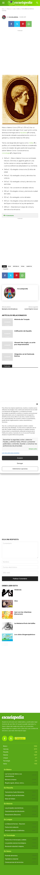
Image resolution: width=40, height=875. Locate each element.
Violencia (17, 590)
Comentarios (10, 215)
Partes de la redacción (12, 827)
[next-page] (6, 644)
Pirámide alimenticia (11, 855)
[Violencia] (7, 592)
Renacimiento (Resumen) (13, 814)
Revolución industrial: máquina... (14, 846)
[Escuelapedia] (4, 17)
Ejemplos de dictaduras (9, 309)
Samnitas (29, 266)
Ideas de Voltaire (10, 799)
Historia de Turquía (21, 319)
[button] (37, 404)
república (23, 133)
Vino (16, 601)
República (16, 266)
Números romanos (10, 779)
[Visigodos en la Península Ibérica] (7, 357)
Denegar (20, 463)
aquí (24, 731)
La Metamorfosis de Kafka (24, 623)
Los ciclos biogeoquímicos (24, 634)
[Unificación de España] (7, 334)
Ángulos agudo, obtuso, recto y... (15, 783)
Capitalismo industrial (11, 859)
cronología (6, 153)
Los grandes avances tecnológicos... (16, 843)
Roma (22, 266)
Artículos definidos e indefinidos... (15, 830)
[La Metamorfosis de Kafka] (7, 626)
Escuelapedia (13, 17)
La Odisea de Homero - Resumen (15, 824)
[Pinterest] (23, 24)
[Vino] (7, 604)
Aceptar (20, 458)
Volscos (5, 269)
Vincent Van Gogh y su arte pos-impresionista (24, 343)
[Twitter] (17, 24)
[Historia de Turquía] (7, 322)
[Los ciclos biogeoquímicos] (7, 637)
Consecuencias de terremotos (14, 862)
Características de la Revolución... (15, 811)
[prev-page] (3, 644)
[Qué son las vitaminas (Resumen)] (7, 615)
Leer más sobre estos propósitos (10, 453)
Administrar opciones (20, 469)
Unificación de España (23, 331)
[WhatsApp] (29, 24)
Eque (9, 266)
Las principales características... (14, 808)
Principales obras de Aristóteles (14, 795)
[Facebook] (11, 24)
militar (31, 143)
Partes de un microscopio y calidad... (16, 840)
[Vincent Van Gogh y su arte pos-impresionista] (7, 345)
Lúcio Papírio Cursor (31, 309)
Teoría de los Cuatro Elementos (14, 792)
